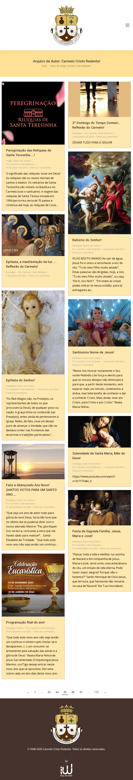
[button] (66, 754)
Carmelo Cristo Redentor (80, 61)
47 (80, 692)
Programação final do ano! (25, 622)
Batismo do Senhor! (87, 240)
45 (64, 692)
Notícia (20, 628)
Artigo (9, 160)
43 (49, 692)
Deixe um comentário (40, 167)
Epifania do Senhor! (20, 380)
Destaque (77, 133)
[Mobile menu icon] (127, 25)
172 (96, 692)
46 (72, 692)
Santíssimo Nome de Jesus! (93, 352)
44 (57, 692)
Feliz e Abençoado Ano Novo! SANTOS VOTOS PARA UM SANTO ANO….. (31, 489)
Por (20, 164)
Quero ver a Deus (21, 160)
